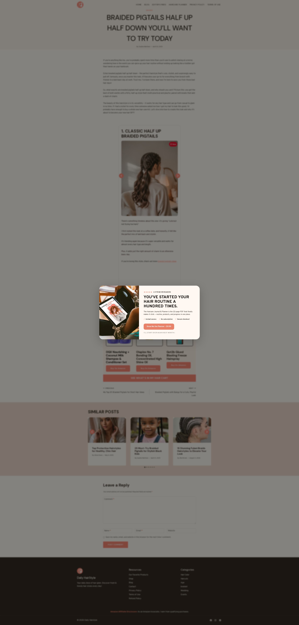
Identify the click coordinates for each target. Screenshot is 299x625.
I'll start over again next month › (153, 333)
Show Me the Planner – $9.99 (159, 326)
